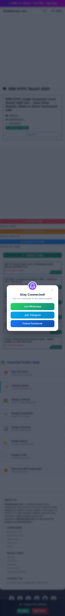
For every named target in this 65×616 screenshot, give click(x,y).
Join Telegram (32, 315)
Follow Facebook (32, 323)
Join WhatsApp (32, 306)
